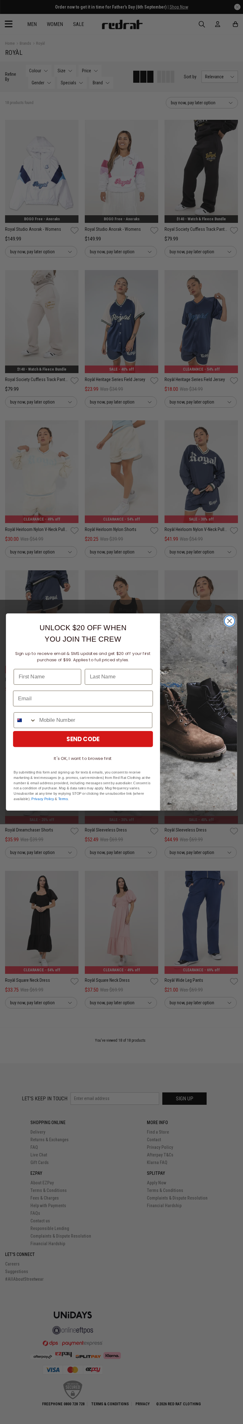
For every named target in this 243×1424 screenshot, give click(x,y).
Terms (63, 799)
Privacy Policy (42, 799)
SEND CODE (83, 739)
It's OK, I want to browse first (83, 758)
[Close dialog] (229, 621)
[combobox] (25, 720)
